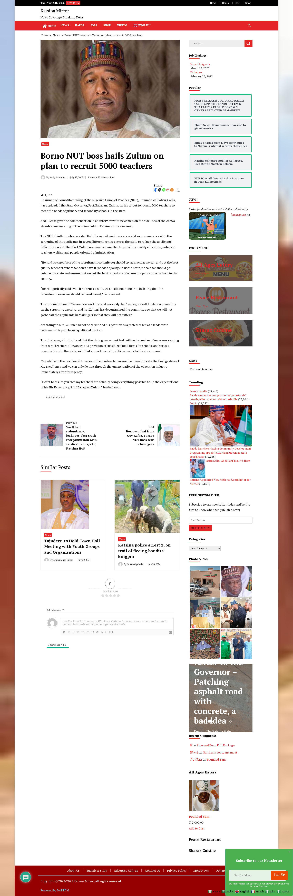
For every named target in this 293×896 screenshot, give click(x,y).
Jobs (237, 3)
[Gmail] (168, 190)
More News (201, 870)
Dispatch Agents (200, 64)
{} (106, 632)
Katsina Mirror (55, 11)
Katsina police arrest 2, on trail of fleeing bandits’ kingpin (144, 550)
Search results (198, 391)
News (213, 3)
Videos (122, 25)
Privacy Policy (176, 870)
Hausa (225, 3)
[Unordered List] (87, 632)
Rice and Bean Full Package (216, 745)
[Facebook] (155, 190)
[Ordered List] (83, 632)
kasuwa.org (238, 214)
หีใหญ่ (194, 752)
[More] (172, 190)
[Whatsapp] (163, 190)
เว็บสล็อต (196, 759)
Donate (221, 870)
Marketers (196, 72)
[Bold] (64, 632)
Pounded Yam (216, 759)
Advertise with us (126, 870)
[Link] (102, 632)
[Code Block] (97, 632)
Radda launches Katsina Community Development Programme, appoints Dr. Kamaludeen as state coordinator (220, 452)
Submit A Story (96, 870)
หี (191, 745)
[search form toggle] (249, 26)
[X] (159, 190)
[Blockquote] (92, 632)
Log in (193, 403)
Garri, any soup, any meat (220, 752)
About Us (73, 870)
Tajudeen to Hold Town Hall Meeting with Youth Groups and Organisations (72, 546)
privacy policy (273, 883)
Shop (248, 3)
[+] (111, 632)
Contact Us (152, 870)
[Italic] (68, 632)
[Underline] (73, 632)
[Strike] (78, 632)
